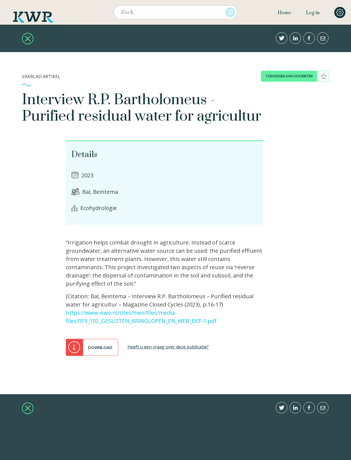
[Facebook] (309, 38)
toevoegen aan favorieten (289, 76)
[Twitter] (281, 38)
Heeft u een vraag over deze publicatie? (168, 347)
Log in (312, 13)
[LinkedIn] (295, 38)
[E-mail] (323, 38)
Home (284, 13)
